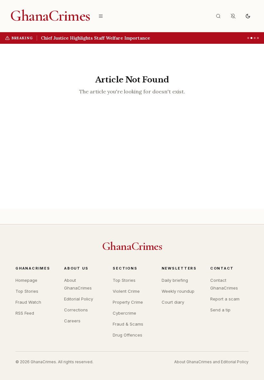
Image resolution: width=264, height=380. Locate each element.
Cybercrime (124, 313)
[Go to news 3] (255, 38)
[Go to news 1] (248, 38)
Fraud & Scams (128, 324)
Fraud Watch (28, 302)
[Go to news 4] (258, 38)
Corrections (76, 309)
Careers (72, 320)
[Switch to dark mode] (248, 16)
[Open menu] (101, 16)
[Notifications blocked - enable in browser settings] (233, 16)
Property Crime (128, 302)
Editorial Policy (78, 298)
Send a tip (220, 309)
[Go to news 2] (251, 38)
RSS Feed (24, 313)
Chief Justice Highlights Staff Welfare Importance (95, 38)
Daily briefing (175, 280)
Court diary (173, 302)
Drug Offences (127, 334)
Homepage (26, 280)
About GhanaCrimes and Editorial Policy (211, 361)
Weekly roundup (178, 291)
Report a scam (225, 298)
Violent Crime (126, 291)
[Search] (218, 16)
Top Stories (26, 291)
